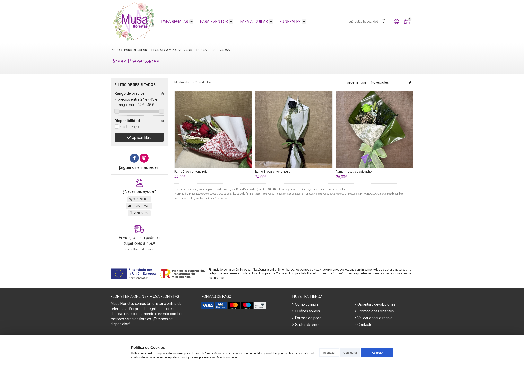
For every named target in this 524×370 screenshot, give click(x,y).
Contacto (364, 324)
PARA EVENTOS (214, 21)
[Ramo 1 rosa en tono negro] (294, 129)
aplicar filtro (141, 137)
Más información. (228, 357)
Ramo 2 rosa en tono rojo (191, 171)
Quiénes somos (307, 311)
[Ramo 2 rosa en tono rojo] (213, 129)
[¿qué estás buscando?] (366, 21)
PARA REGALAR (174, 21)
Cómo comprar (307, 304)
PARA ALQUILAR (254, 21)
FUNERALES (290, 21)
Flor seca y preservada (316, 193)
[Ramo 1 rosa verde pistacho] (374, 129)
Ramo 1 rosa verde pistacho (354, 171)
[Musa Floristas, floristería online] (133, 21)
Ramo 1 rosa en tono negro (273, 171)
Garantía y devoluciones (376, 304)
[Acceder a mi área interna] (396, 21)
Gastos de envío (308, 324)
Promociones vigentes (375, 311)
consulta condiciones (139, 249)
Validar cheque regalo (374, 318)
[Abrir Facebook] (134, 158)
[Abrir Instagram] (144, 158)
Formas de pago (308, 318)
